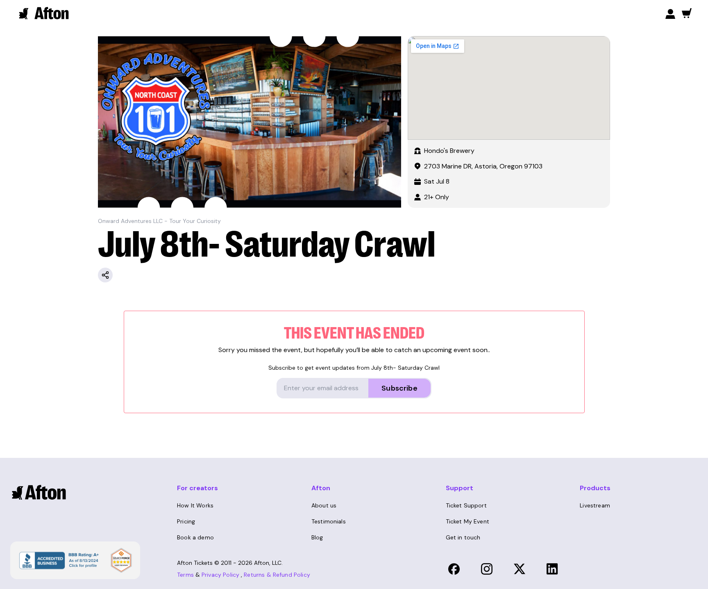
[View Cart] (687, 13)
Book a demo (195, 537)
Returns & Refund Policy (277, 574)
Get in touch (463, 537)
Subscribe (399, 388)
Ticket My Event (467, 521)
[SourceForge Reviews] (121, 560)
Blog (317, 537)
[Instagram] (487, 569)
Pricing (186, 521)
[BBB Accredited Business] (58, 559)
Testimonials (328, 521)
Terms (185, 574)
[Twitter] (519, 569)
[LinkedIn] (552, 569)
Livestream (595, 505)
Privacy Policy (220, 574)
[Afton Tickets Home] (44, 13)
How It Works (195, 505)
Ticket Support (466, 505)
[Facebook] (454, 569)
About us (323, 505)
